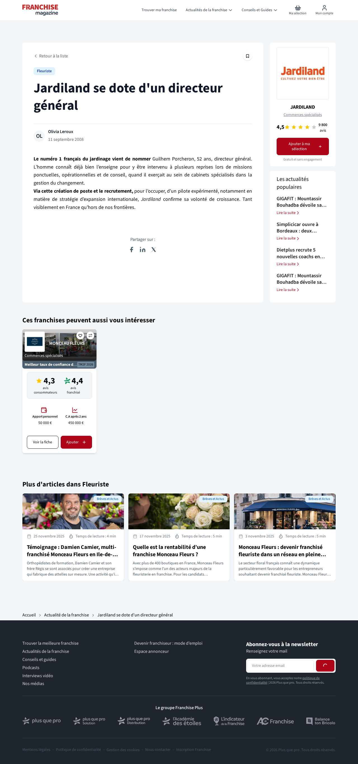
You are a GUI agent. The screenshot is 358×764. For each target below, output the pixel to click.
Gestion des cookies (123, 750)
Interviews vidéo (37, 676)
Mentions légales (36, 750)
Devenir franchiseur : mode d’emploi (168, 643)
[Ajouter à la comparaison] (90, 335)
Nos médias (33, 684)
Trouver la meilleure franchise (50, 643)
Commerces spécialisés (303, 115)
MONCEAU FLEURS (67, 343)
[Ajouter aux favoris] (80, 335)
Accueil (29, 615)
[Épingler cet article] (247, 56)
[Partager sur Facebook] (131, 249)
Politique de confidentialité (78, 750)
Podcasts (30, 668)
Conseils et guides (39, 660)
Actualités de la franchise (45, 651)
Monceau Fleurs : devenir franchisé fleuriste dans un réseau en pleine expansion (280, 554)
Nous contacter (158, 750)
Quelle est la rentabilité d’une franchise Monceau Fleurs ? (169, 550)
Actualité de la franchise (66, 615)
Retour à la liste (53, 56)
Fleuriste (44, 71)
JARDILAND (302, 107)
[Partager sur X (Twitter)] (153, 249)
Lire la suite (286, 212)
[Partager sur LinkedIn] (142, 249)
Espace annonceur (151, 651)
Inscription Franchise (193, 750)
